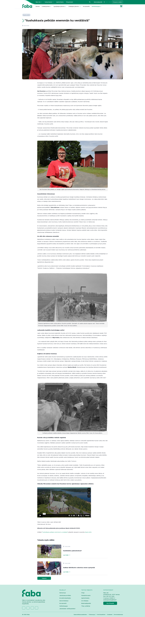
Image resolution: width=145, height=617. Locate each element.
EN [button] (110, 2)
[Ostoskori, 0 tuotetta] (121, 6)
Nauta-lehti (88, 532)
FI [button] (104, 2)
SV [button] (107, 2)
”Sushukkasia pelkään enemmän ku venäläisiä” (55, 532)
